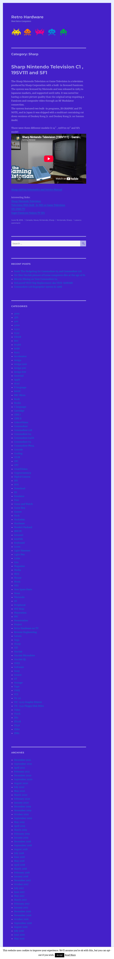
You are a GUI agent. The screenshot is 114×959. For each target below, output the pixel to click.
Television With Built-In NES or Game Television (38, 205)
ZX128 (17, 721)
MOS (16, 573)
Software (19, 667)
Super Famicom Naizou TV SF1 (28, 212)
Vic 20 (17, 698)
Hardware (19, 523)
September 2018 (23, 845)
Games (18, 511)
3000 (16, 313)
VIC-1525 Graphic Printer (28, 702)
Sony (17, 671)
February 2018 (22, 872)
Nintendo (43, 220)
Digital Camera (22, 476)
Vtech (17, 713)
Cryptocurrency (22, 472)
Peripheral (19, 605)
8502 (17, 352)
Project (18, 624)
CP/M (17, 457)
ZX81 (16, 733)
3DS (16, 317)
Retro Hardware (27, 17)
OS (15, 601)
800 (16, 340)
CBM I (17, 414)
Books (17, 403)
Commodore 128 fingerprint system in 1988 (38, 286)
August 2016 (21, 927)
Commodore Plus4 (24, 445)
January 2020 (21, 802)
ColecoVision (21, 422)
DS (15, 492)
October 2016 (21, 919)
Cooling (18, 453)
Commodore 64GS (24, 437)
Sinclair (18, 651)
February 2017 (21, 903)
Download (19, 488)
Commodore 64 (22, 434)
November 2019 (22, 810)
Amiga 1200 (20, 364)
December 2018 (22, 841)
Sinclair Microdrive (24, 655)
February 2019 (22, 833)
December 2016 (22, 911)
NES (16, 585)
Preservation (21, 620)
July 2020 (19, 787)
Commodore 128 (23, 430)
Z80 (16, 717)
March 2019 (20, 829)
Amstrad (18, 375)
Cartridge (19, 410)
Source (18, 674)
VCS (16, 694)
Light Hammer (22, 550)
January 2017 (21, 907)
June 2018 (19, 857)
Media (17, 570)
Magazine (19, 566)
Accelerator (20, 356)
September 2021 (23, 763)
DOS (16, 484)
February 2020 (22, 798)
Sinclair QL (20, 659)
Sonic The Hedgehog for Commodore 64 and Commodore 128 (48, 271)
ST (15, 678)
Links (17, 558)
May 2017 (19, 895)
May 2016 (19, 938)
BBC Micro (19, 395)
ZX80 (17, 729)
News (36, 220)
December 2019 (22, 806)
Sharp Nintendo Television (26, 201)
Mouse (17, 577)
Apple (17, 379)
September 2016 (23, 923)
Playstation (20, 612)
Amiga (17, 360)
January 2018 (21, 876)
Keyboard (19, 542)
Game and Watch (23, 504)
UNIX (17, 690)
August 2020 (21, 783)
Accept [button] (60, 955)
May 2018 (19, 861)
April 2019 (19, 826)
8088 (17, 348)
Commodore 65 (22, 441)
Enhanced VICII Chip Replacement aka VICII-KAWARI (43, 283)
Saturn (18, 636)
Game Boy (19, 507)
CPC (16, 461)
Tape (16, 686)
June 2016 (19, 934)
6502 (17, 329)
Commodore (21, 426)
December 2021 (22, 760)
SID (16, 647)
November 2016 (22, 915)
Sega (16, 640)
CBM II (17, 418)
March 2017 (20, 899)
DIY (16, 480)
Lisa (16, 562)
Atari (16, 383)
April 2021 (19, 767)
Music (17, 581)
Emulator (19, 496)
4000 (17, 325)
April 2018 (19, 864)
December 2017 (22, 880)
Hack (17, 515)
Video (17, 709)
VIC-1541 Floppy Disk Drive (29, 706)
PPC (16, 616)
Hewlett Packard (23, 527)
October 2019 (21, 814)
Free (16, 500)
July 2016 (19, 930)
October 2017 (21, 884)
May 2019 (19, 822)
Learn (17, 546)
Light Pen (19, 554)
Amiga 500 (20, 368)
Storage (18, 682)
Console (29, 220)
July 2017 (19, 888)
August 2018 (21, 849)
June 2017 (19, 892)
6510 (16, 333)
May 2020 (19, 791)
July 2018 (19, 853)
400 (16, 321)
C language (20, 406)
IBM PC (18, 531)
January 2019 (21, 837)
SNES (17, 663)
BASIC (17, 391)
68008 (17, 336)
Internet (18, 535)
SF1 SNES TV (18, 209)
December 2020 (22, 775)
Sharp (51, 220)
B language (20, 387)
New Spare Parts (23, 589)
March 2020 (20, 794)
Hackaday (19, 519)
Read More (70, 955)
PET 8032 (19, 608)
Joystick (18, 538)
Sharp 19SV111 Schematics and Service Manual (36, 189)
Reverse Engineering (25, 632)
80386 (17, 344)
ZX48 (17, 725)
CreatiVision (21, 469)
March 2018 (20, 868)
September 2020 (23, 779)
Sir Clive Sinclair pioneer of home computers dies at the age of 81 (49, 275)
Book (17, 399)
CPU (16, 465)
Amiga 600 (20, 371)
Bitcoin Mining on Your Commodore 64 (35, 279)
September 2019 (23, 818)
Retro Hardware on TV (26, 628)
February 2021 (22, 771)
